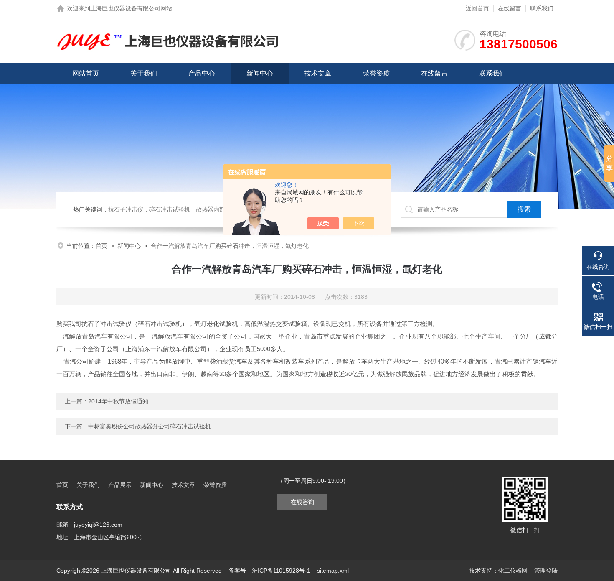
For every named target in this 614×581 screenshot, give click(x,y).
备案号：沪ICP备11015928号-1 (269, 570)
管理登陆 (546, 570)
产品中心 (201, 73)
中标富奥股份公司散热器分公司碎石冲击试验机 (149, 426)
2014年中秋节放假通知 (118, 401)
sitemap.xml (333, 570)
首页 (101, 245)
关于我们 (143, 73)
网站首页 (85, 73)
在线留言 (509, 8)
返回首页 (477, 8)
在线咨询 (302, 502)
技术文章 (317, 73)
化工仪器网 (513, 570)
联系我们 (541, 8)
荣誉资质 (376, 73)
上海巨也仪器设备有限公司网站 (131, 8)
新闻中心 (259, 73)
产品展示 (120, 485)
